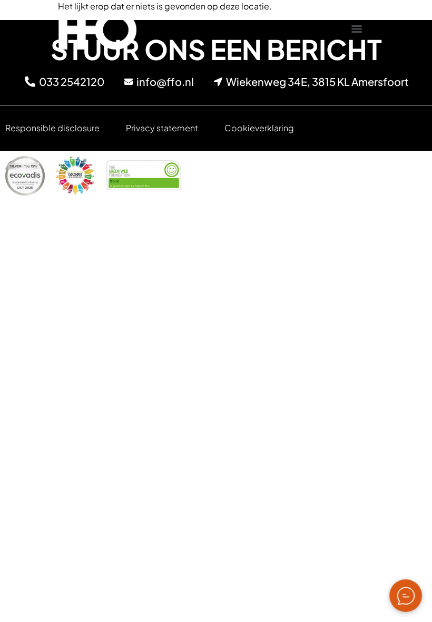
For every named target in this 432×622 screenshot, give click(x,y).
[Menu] (356, 29)
